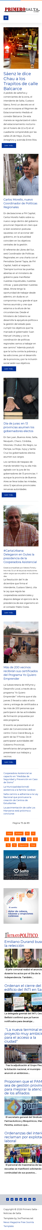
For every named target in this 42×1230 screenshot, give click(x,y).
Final (33, 845)
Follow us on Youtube (20, 1199)
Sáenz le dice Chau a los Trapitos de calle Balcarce (21, 81)
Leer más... (9, 145)
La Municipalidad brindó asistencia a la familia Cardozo (19, 788)
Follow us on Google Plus (16, 1199)
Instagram (34, 1199)
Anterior (19, 833)
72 (7, 839)
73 (13, 839)
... (18, 839)
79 (14, 845)
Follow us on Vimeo (25, 1199)
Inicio (9, 833)
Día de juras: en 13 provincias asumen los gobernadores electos (19, 427)
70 (27, 833)
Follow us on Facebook (7, 1199)
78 (8, 845)
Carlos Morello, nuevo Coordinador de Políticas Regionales (20, 203)
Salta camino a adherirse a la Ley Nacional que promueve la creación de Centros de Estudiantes (21, 799)
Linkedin (29, 1199)
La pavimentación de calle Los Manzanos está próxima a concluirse (19, 810)
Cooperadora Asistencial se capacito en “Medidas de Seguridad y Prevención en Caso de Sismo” (21, 778)
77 (35, 839)
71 (33, 833)
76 (29, 839)
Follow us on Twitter (12, 1199)
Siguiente (23, 845)
